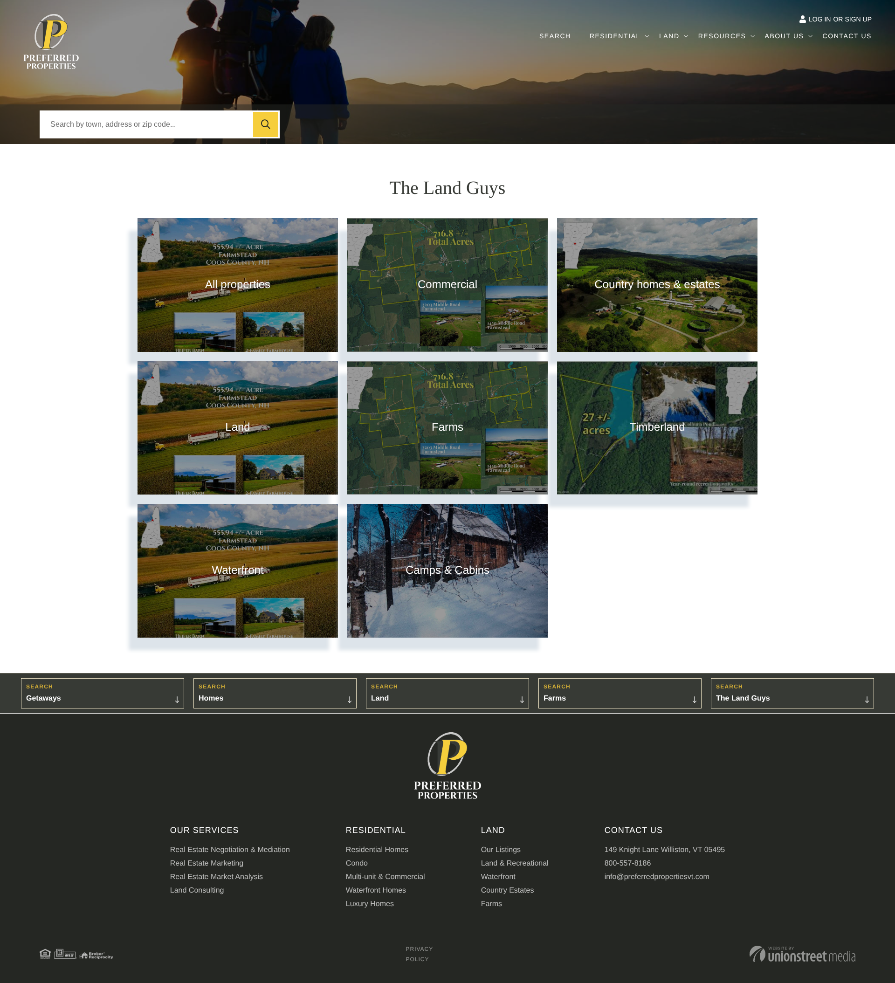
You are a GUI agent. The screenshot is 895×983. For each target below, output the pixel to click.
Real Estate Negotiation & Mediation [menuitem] (230, 850)
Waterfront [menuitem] (498, 877)
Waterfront (237, 570)
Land (237, 427)
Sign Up (858, 19)
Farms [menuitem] (491, 904)
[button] (265, 124)
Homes (211, 698)
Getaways (43, 698)
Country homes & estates (657, 284)
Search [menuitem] (555, 36)
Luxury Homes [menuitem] (370, 904)
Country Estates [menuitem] (507, 890)
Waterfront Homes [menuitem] (376, 890)
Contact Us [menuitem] (847, 36)
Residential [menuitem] (615, 36)
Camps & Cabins (447, 570)
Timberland (657, 427)
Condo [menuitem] (357, 863)
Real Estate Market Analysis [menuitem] (216, 877)
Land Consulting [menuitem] (197, 890)
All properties (237, 284)
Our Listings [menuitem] (501, 850)
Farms (447, 427)
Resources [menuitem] (722, 36)
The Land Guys (743, 698)
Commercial (447, 284)
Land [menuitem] (669, 36)
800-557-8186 (628, 863)
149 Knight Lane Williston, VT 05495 (665, 850)
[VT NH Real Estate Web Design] (802, 954)
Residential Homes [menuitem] (377, 850)
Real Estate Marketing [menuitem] (206, 863)
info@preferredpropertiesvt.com (657, 877)
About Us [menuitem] (784, 36)
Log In (820, 19)
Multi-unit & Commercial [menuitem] (385, 877)
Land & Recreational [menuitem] (515, 863)
